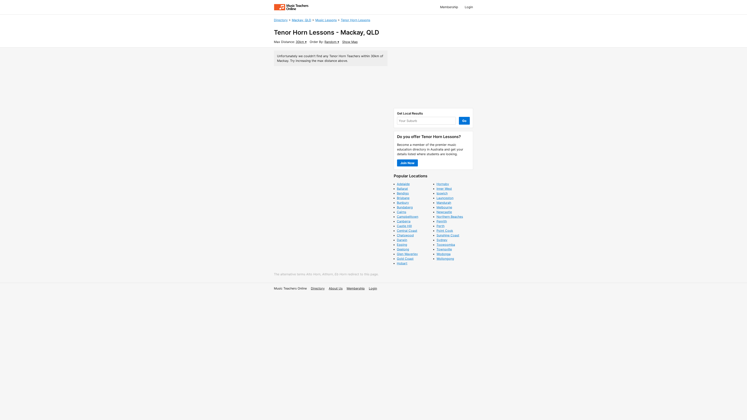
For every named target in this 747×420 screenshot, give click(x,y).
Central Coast (407, 231)
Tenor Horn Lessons (355, 20)
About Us (336, 288)
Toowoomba (446, 245)
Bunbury (403, 203)
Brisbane (403, 198)
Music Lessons (326, 20)
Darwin (402, 240)
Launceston (445, 198)
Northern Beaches (450, 217)
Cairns (401, 212)
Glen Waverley (407, 254)
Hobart (402, 263)
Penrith (442, 221)
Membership (449, 7)
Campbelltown (407, 217)
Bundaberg (405, 207)
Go (464, 121)
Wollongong (445, 259)
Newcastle (444, 212)
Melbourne (444, 207)
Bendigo (403, 193)
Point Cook (445, 231)
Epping (402, 245)
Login (469, 7)
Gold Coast (405, 259)
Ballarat (402, 189)
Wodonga (444, 254)
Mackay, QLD (301, 20)
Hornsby (443, 184)
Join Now (407, 163)
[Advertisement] (433, 78)
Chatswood (405, 235)
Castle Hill (404, 226)
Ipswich (442, 193)
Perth (441, 226)
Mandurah (444, 203)
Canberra (403, 221)
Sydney (442, 240)
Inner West (444, 189)
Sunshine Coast (448, 235)
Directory (281, 20)
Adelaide (403, 184)
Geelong (403, 249)
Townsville (444, 249)
